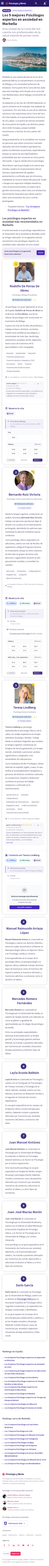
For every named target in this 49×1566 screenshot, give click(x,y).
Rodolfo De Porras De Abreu (24, 288)
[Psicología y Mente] (16, 3)
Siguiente (36, 460)
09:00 (35, 450)
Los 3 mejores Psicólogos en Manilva (20, 1393)
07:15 (13, 646)
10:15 (13, 651)
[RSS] (33, 1545)
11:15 (24, 651)
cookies (32, 1562)
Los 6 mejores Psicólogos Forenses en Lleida (23, 1408)
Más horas (38, 444)
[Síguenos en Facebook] (4, 1545)
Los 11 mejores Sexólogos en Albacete (21, 1404)
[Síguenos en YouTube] (23, 1545)
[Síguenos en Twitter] (9, 1545)
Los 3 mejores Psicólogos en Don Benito (21, 1377)
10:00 (13, 454)
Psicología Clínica (25, 1299)
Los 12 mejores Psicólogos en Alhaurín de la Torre (25, 1459)
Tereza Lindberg (24, 707)
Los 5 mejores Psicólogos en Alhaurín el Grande (24, 1435)
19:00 (13, 438)
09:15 (35, 646)
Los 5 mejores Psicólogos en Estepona (21, 1445)
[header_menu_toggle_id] (2, 3)
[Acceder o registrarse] (44, 3)
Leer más (9, 842)
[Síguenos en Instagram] (18, 1545)
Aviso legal (15, 1562)
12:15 (35, 651)
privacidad (23, 1562)
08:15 (24, 646)
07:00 (13, 450)
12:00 (35, 454)
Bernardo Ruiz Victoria (24, 494)
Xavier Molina (12, 40)
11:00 (24, 454)
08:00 (24, 450)
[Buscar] (36, 3)
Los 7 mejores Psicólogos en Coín (18, 1431)
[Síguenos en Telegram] (28, 1545)
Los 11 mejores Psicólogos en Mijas (19, 1442)
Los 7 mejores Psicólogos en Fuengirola (21, 1439)
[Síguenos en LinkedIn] (14, 1545)
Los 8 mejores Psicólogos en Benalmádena (22, 1463)
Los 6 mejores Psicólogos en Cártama (20, 1449)
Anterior (12, 460)
